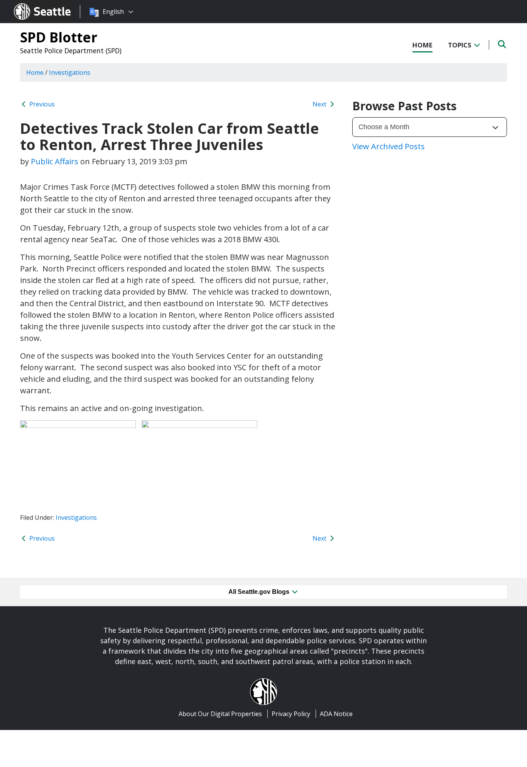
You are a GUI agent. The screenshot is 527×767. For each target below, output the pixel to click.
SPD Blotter (58, 37)
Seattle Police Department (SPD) (71, 50)
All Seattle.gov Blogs (259, 591)
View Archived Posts (388, 146)
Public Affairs (54, 161)
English (113, 11)
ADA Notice (336, 714)
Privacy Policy (291, 714)
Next (320, 104)
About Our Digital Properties (220, 714)
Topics (460, 44)
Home (422, 44)
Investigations (76, 517)
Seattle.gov (30, 4)
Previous (41, 104)
